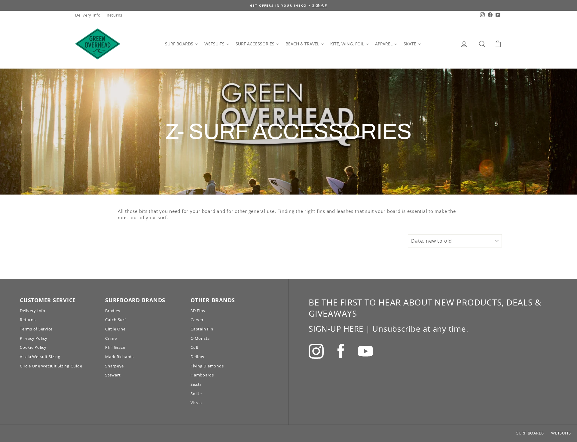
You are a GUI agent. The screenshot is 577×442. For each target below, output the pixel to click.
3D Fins (198, 310)
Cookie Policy (33, 347)
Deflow (197, 356)
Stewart (113, 375)
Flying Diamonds (207, 366)
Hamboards (202, 375)
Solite (196, 393)
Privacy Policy (33, 338)
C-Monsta (200, 338)
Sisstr (196, 384)
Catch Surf (115, 319)
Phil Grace (115, 347)
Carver (197, 319)
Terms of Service (36, 329)
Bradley (112, 310)
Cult (195, 347)
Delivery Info (88, 15)
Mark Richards (119, 356)
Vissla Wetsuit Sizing (40, 356)
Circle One (115, 329)
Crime (111, 338)
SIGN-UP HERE (336, 328)
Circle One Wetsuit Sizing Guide (51, 366)
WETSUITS (561, 433)
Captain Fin (202, 329)
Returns (114, 15)
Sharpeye (114, 366)
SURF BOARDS (530, 433)
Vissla (196, 402)
